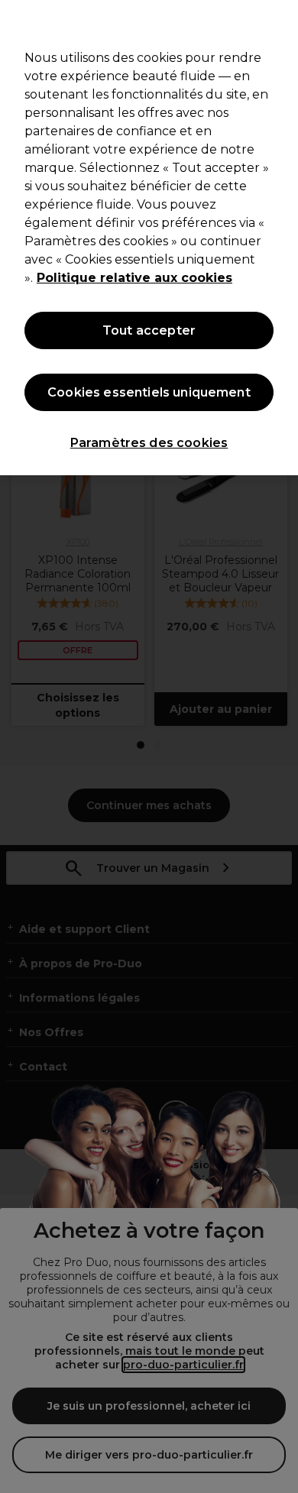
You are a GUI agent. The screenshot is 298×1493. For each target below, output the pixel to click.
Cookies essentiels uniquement (149, 392)
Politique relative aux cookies (134, 277)
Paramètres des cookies (149, 443)
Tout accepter (149, 330)
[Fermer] (279, 21)
